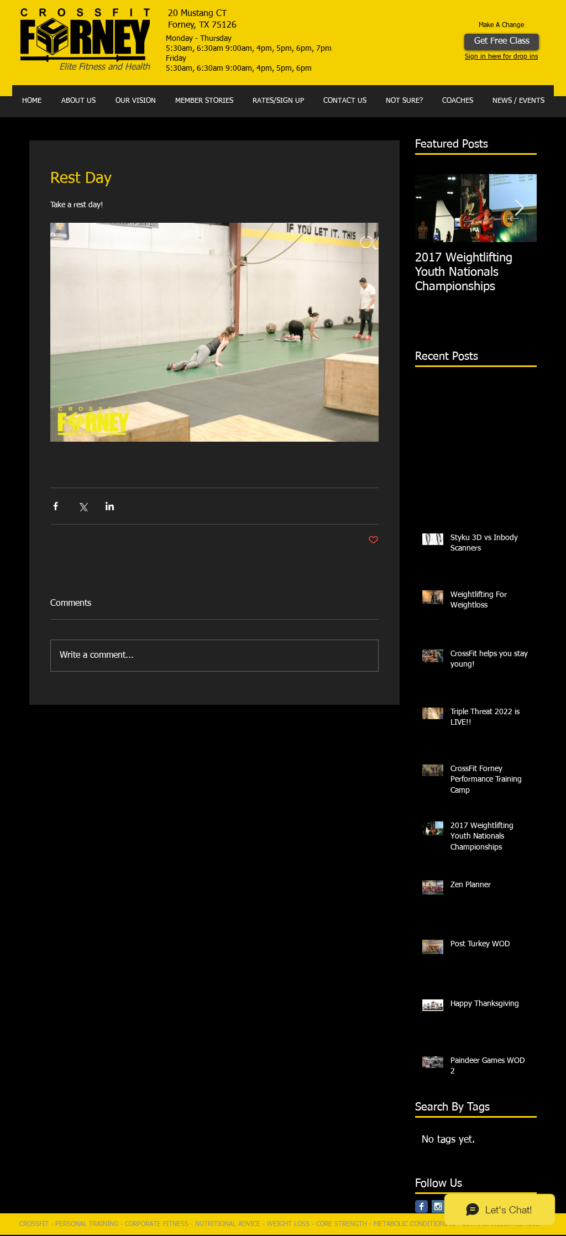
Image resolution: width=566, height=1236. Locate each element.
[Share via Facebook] (55, 506)
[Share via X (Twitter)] (82, 506)
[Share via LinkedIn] (109, 506)
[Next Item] (519, 208)
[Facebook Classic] (421, 1206)
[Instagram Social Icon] (438, 1206)
